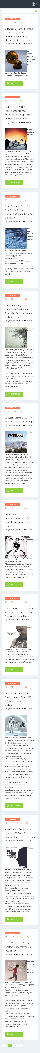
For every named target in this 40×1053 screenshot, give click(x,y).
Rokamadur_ (20, 954)
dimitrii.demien (21, 44)
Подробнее (15, 83)
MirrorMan (20, 620)
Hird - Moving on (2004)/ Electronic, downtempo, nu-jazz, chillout (18, 947)
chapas (18, 840)
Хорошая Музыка (12, 19)
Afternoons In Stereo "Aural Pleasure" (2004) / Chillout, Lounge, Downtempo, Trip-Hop (20, 833)
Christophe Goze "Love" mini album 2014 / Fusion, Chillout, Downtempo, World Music (19, 612)
